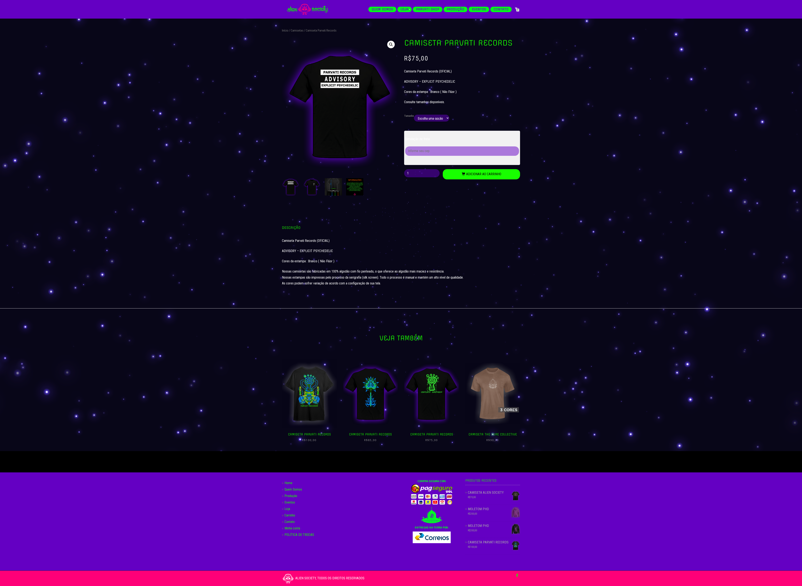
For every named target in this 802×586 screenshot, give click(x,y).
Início (285, 30)
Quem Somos (382, 9)
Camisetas (297, 30)
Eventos (479, 9)
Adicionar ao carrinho (483, 174)
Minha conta (292, 528)
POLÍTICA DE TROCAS (299, 535)
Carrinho (289, 515)
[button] (391, 44)
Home (288, 483)
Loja (405, 9)
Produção (455, 9)
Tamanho (409, 116)
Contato (501, 9)
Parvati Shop (427, 9)
